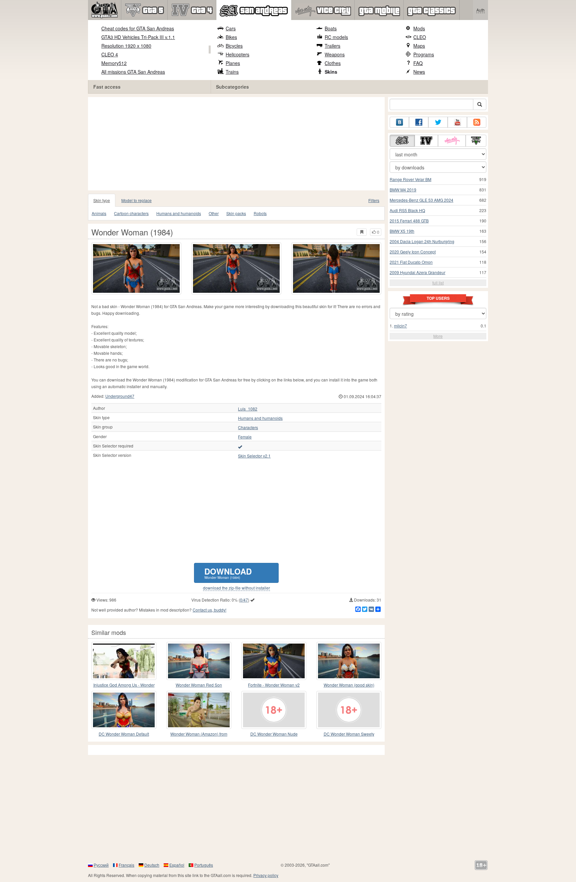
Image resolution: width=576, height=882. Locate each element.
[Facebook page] (418, 122)
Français (126, 865)
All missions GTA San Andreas (133, 71)
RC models (336, 37)
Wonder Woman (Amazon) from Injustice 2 (198, 734)
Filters (373, 200)
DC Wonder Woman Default (124, 734)
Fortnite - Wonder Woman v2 (274, 685)
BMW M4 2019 (403, 189)
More (438, 336)
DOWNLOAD (228, 573)
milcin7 (400, 325)
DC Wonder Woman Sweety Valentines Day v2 (349, 734)
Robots (260, 213)
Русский (101, 865)
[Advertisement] (238, 143)
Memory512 (114, 63)
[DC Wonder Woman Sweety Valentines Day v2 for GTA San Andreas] (348, 710)
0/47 (244, 600)
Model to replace (136, 200)
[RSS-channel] (476, 122)
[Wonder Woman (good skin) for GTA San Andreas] (348, 661)
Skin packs (236, 213)
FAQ (418, 63)
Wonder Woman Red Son (199, 685)
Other (214, 213)
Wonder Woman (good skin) (349, 685)
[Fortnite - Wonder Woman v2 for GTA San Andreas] (273, 661)
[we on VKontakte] (399, 122)
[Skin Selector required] (240, 447)
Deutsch (151, 865)
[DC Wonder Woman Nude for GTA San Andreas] (273, 710)
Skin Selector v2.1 (254, 456)
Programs (423, 54)
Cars (231, 28)
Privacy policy (265, 875)
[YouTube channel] (457, 122)
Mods (419, 28)
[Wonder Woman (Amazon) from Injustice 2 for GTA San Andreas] (198, 710)
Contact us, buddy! (209, 610)
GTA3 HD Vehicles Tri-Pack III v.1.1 (138, 37)
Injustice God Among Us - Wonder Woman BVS (124, 685)
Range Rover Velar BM (410, 179)
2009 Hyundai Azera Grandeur (417, 272)
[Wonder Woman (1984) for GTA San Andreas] (136, 268)
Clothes (333, 63)
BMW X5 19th (402, 231)
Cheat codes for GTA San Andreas (137, 28)
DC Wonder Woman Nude (274, 734)
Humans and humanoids (178, 213)
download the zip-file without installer (236, 588)
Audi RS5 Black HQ (407, 210)
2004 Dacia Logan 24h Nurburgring (422, 241)
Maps (419, 45)
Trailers (332, 45)
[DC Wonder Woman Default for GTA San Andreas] (123, 710)
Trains (232, 71)
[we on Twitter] (438, 122)
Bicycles (234, 45)
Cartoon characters (131, 213)
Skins (331, 71)
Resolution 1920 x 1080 (126, 45)
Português (203, 865)
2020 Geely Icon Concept (413, 251)
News (419, 71)
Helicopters (237, 54)
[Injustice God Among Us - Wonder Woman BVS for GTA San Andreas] (123, 661)
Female (245, 436)
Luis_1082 (247, 408)
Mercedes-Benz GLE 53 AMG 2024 (421, 200)
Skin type (101, 200)
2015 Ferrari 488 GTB (409, 220)
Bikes (231, 37)
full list (438, 282)
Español (176, 865)
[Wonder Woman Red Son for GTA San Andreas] (198, 661)
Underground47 (119, 396)
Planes (233, 63)
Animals (99, 213)
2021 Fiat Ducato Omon (411, 262)
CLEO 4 (109, 54)
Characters (248, 427)
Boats (331, 28)
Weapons (335, 54)
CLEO (419, 37)
